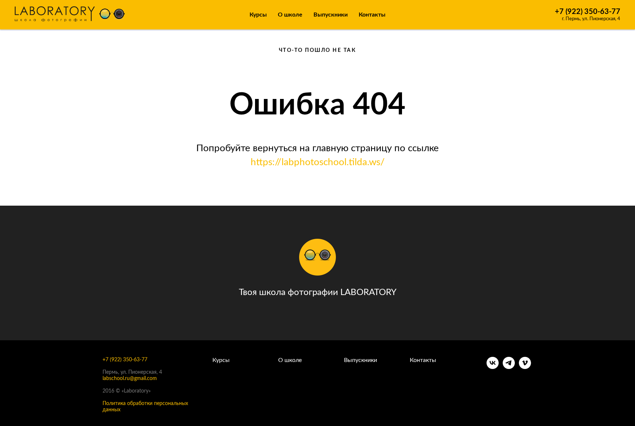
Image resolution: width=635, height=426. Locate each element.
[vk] (493, 367)
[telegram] (509, 367)
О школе (290, 360)
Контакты (372, 15)
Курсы (258, 15)
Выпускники (330, 15)
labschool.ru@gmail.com (130, 378)
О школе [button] (290, 15)
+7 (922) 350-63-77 (587, 11)
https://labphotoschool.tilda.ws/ (318, 162)
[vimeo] (525, 367)
